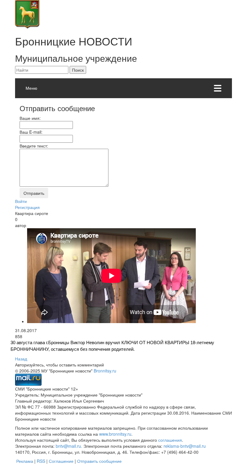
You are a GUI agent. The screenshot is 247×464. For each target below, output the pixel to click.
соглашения (170, 440)
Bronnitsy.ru (105, 371)
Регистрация (27, 207)
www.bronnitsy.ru (115, 434)
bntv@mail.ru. (69, 446)
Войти (21, 201)
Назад (21, 359)
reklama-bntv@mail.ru (185, 446)
